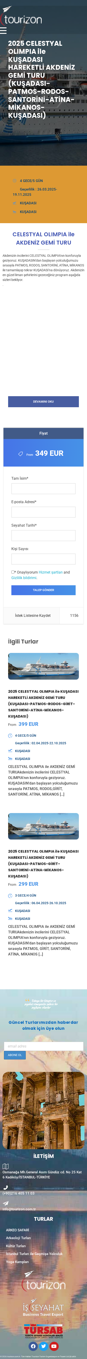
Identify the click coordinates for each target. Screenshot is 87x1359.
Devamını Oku (43, 401)
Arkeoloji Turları (18, 1238)
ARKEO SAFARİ (17, 1230)
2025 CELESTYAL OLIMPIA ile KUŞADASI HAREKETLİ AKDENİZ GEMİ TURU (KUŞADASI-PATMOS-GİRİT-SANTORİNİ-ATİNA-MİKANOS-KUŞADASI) (43, 864)
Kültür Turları (16, 1246)
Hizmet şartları (51, 572)
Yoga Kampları (17, 1262)
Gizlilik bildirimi (23, 578)
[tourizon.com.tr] (36, 16)
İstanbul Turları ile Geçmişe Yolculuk (34, 1254)
